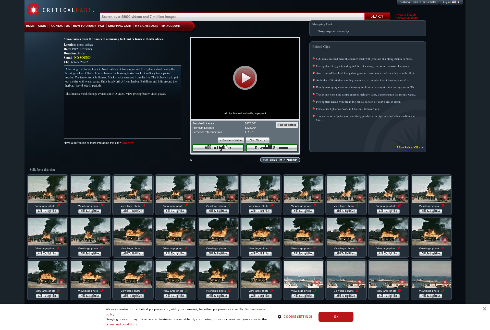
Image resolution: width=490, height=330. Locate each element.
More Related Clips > (410, 147)
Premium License (203, 127)
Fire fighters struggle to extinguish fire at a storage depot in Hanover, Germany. (363, 66)
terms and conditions (121, 324)
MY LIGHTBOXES (146, 25)
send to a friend (283, 160)
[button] (245, 77)
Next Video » (258, 140)
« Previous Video (231, 140)
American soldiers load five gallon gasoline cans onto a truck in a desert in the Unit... (366, 73)
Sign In (417, 2)
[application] (245, 78)
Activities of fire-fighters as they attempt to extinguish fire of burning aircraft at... (364, 80)
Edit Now (127, 142)
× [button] (484, 309)
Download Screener (272, 148)
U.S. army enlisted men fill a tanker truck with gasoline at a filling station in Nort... (364, 59)
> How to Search (405, 14)
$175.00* (250, 123)
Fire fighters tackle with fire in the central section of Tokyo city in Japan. (358, 101)
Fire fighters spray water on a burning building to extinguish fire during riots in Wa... (366, 87)
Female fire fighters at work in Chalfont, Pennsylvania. (348, 109)
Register (431, 2)
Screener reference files (207, 132)
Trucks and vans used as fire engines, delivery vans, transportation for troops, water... (366, 94)
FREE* (249, 132)
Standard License (203, 123)
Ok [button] (336, 316)
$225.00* (250, 127)
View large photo (45, 206)
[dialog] (245, 317)
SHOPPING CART (120, 25)
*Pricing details (287, 124)
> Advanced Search (407, 17)
